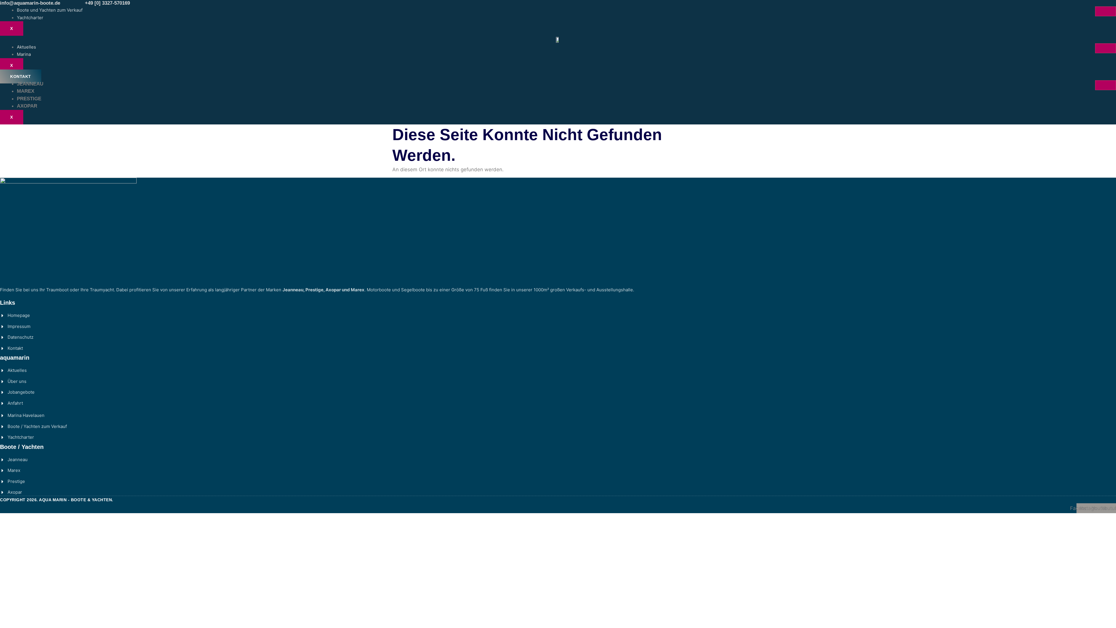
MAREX (25, 91)
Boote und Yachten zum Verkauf (50, 10)
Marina (24, 54)
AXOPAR (27, 106)
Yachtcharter (30, 17)
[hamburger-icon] (1105, 11)
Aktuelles (26, 47)
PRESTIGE (29, 98)
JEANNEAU (30, 84)
